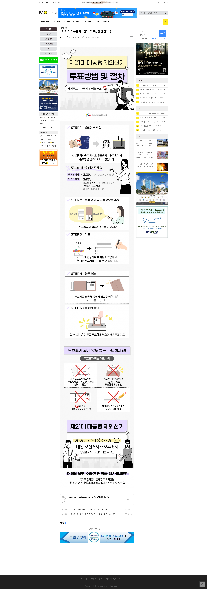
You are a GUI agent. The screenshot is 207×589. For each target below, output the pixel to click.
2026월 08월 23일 (57, 3)
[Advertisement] (48, 186)
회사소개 (84, 579)
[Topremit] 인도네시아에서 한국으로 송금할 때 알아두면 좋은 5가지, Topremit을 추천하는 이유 (152, 117)
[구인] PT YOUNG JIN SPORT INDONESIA (51, 127)
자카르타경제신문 (44, 3)
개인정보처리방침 (96, 579)
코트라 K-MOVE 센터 (46, 114)
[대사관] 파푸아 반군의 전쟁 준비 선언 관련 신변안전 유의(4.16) (93, 514)
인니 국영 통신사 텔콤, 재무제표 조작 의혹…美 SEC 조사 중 (152, 102)
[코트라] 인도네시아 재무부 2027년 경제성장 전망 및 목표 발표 (152, 122)
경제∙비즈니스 (45, 21)
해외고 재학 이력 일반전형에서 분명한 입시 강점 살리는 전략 (56, 146)
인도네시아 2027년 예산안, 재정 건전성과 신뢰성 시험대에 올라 (152, 89)
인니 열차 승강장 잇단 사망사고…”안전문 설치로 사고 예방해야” (152, 98)
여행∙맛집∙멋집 (48, 44)
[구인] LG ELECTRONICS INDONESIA (50, 120)
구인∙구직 (48, 34)
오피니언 (76, 21)
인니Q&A (48, 48)
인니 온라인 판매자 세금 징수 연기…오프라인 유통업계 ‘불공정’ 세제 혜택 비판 (152, 94)
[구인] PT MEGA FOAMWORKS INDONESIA (52, 124)
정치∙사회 (56, 21)
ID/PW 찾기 (154, 38)
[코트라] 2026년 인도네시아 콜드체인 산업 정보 (152, 126)
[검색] (165, 13)
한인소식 (66, 21)
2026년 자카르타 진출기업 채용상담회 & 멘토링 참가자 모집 (56, 117)
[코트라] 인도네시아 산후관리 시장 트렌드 (151, 130)
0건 (69, 37)
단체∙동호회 (86, 21)
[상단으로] (202, 584)
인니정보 (97, 21)
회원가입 (159, 3)
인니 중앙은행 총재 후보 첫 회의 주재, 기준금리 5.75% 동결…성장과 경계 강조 (144, 143)
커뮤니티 (107, 21)
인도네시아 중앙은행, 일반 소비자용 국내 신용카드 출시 (152, 85)
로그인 (166, 3)
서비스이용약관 (110, 579)
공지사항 (48, 29)
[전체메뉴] (165, 22)
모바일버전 (122, 579)
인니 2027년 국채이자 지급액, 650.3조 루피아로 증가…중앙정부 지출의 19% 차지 (145, 155)
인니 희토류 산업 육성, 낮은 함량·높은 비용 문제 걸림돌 (144, 165)
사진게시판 (48, 53)
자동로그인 (143, 39)
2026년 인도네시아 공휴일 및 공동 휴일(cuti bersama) (152, 113)
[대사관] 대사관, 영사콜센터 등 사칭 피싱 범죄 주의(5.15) (90, 509)
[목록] (131, 37)
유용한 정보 (48, 39)
